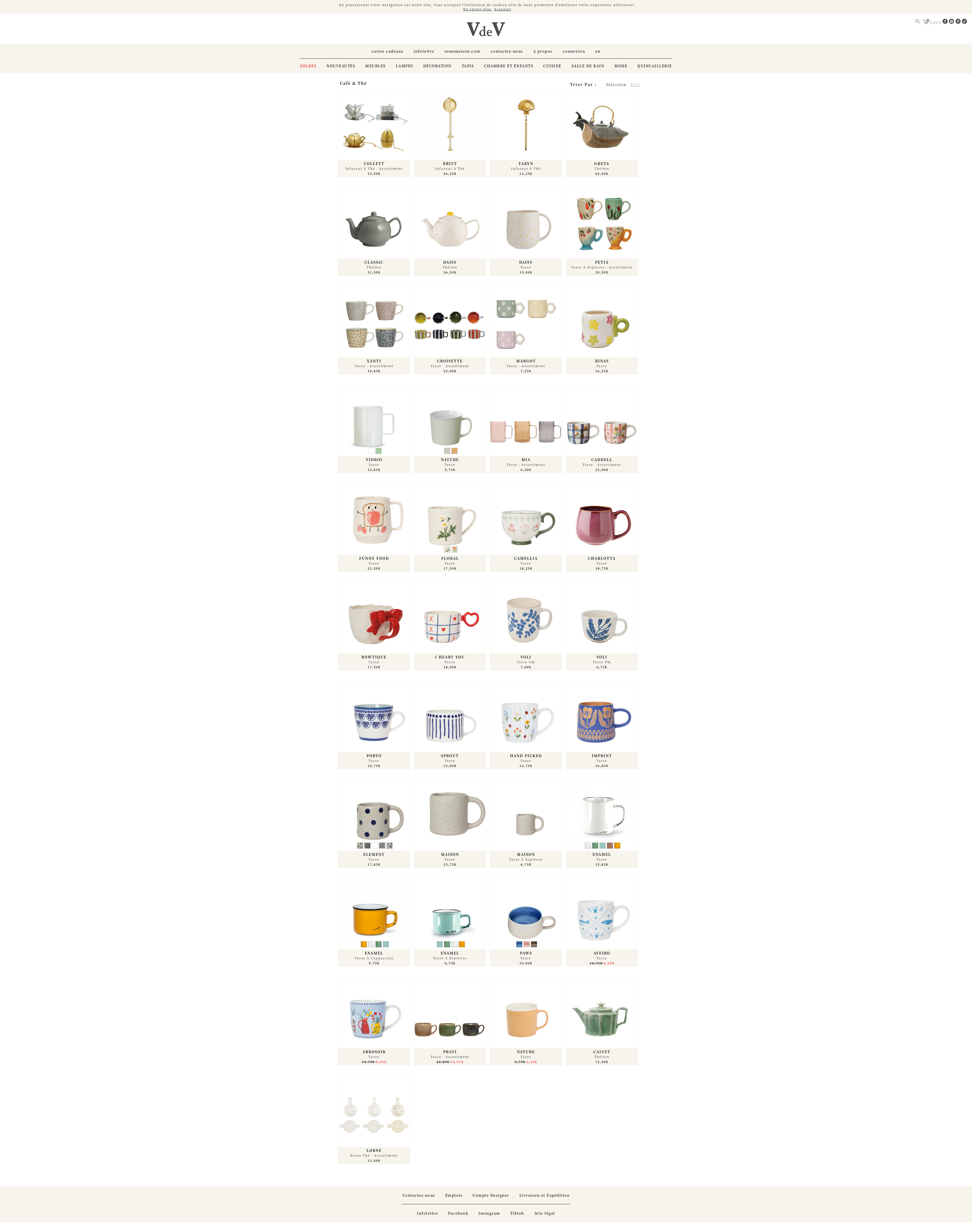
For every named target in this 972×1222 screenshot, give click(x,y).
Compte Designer (491, 1195)
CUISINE (552, 65)
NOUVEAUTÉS (341, 65)
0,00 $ (936, 22)
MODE (620, 65)
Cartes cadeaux (387, 51)
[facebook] (946, 22)
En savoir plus (477, 9)
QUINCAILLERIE (654, 65)
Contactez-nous (507, 51)
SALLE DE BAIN (588, 65)
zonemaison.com (462, 51)
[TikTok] (964, 22)
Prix (635, 84)
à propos (543, 51)
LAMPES (404, 65)
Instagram (489, 1213)
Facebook (458, 1213)
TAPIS (468, 65)
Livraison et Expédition (544, 1195)
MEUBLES (375, 65)
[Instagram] (952, 22)
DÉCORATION (437, 65)
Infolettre (424, 51)
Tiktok (517, 1213)
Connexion (574, 51)
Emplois (454, 1195)
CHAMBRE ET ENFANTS (508, 65)
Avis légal (544, 1213)
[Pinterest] (959, 22)
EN (597, 51)
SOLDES (308, 65)
